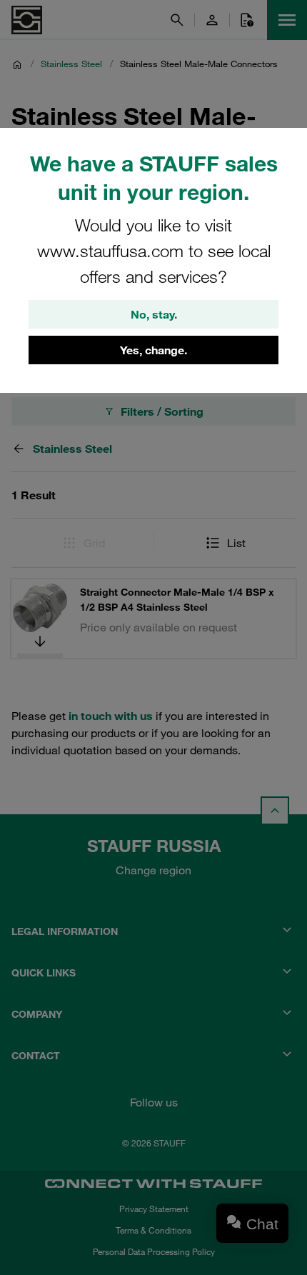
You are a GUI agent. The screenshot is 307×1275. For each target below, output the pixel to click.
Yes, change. (153, 350)
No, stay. (154, 314)
